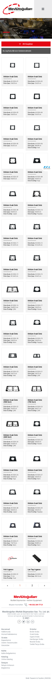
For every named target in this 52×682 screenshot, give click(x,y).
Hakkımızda (5, 632)
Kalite (3, 651)
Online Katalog (7, 659)
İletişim (4, 663)
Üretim (4, 638)
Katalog (4, 657)
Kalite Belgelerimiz (8, 653)
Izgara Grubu (35, 637)
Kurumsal (5, 629)
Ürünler (33, 629)
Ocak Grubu (34, 634)
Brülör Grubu (34, 632)
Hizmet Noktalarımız (9, 634)
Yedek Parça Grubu (37, 644)
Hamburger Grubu (36, 639)
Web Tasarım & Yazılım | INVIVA (38, 678)
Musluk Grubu (35, 642)
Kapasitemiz (6, 640)
